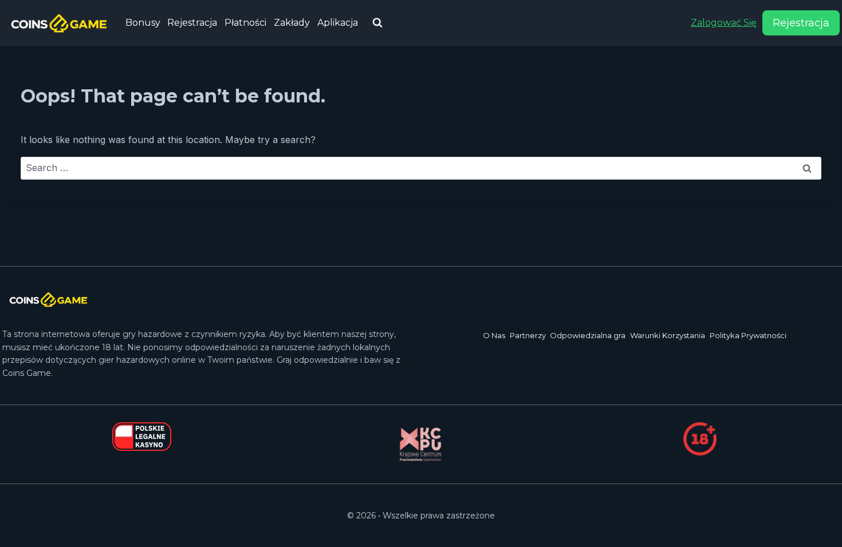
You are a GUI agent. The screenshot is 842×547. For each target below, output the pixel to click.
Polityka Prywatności (748, 335)
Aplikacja (337, 22)
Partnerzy (528, 335)
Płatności (245, 22)
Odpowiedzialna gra (587, 335)
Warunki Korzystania (667, 335)
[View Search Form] (377, 23)
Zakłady (292, 22)
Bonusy (142, 22)
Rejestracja (192, 22)
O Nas (494, 335)
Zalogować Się (724, 22)
